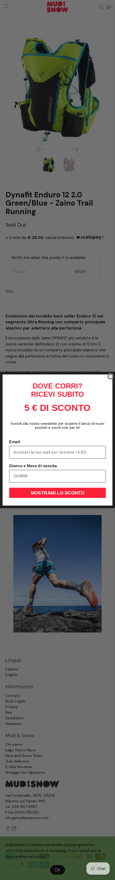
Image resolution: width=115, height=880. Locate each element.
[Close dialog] (110, 376)
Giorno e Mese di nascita (33, 466)
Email (14, 442)
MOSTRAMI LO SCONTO (58, 492)
